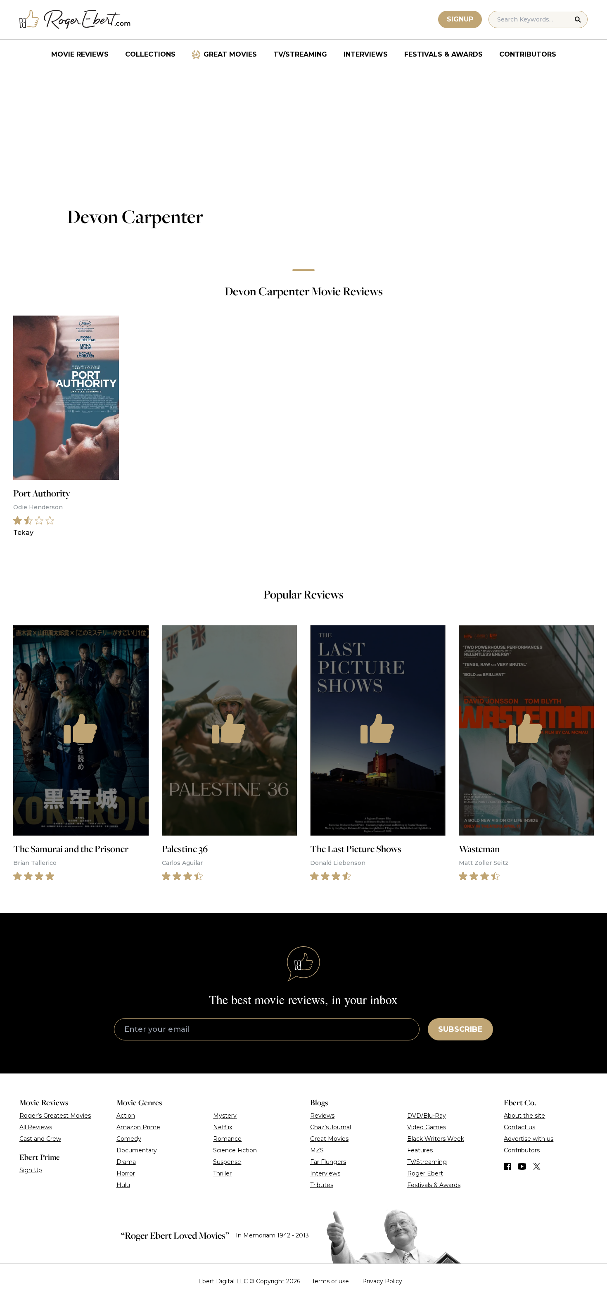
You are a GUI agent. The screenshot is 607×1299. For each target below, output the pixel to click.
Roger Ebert (425, 1173)
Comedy (128, 1138)
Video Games (426, 1127)
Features (420, 1150)
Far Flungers (328, 1162)
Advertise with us (528, 1138)
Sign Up (30, 1170)
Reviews (322, 1115)
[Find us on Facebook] (507, 1166)
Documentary (136, 1150)
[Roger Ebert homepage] (75, 19)
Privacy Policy (382, 1281)
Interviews (366, 54)
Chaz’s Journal (330, 1127)
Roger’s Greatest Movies (55, 1115)
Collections (150, 54)
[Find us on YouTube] (522, 1166)
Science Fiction (235, 1150)
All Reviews (35, 1127)
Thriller (222, 1173)
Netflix (222, 1127)
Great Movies (230, 54)
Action (125, 1115)
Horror (125, 1173)
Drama (126, 1162)
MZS (317, 1150)
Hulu (123, 1185)
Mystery (225, 1115)
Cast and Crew (40, 1138)
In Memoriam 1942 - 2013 (272, 1235)
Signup (460, 19)
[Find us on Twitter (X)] (537, 1166)
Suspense (227, 1162)
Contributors (527, 54)
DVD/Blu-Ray (426, 1115)
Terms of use (330, 1281)
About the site (524, 1115)
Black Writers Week (435, 1138)
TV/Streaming (300, 54)
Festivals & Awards (443, 54)
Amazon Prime (138, 1127)
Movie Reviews (80, 54)
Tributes (321, 1185)
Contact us (519, 1127)
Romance (227, 1138)
